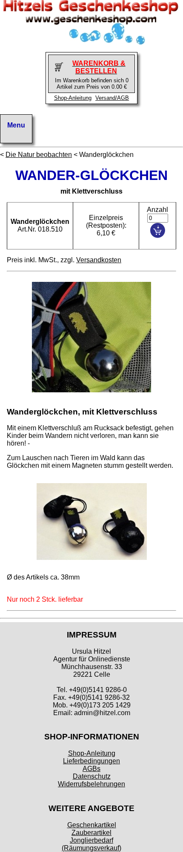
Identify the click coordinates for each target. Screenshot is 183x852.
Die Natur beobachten (39, 154)
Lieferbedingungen (91, 761)
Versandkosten (98, 260)
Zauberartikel (91, 832)
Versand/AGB (112, 98)
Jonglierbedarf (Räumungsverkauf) (91, 844)
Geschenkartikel (91, 825)
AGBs (91, 768)
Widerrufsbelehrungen (91, 784)
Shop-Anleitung (73, 98)
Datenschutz (92, 776)
